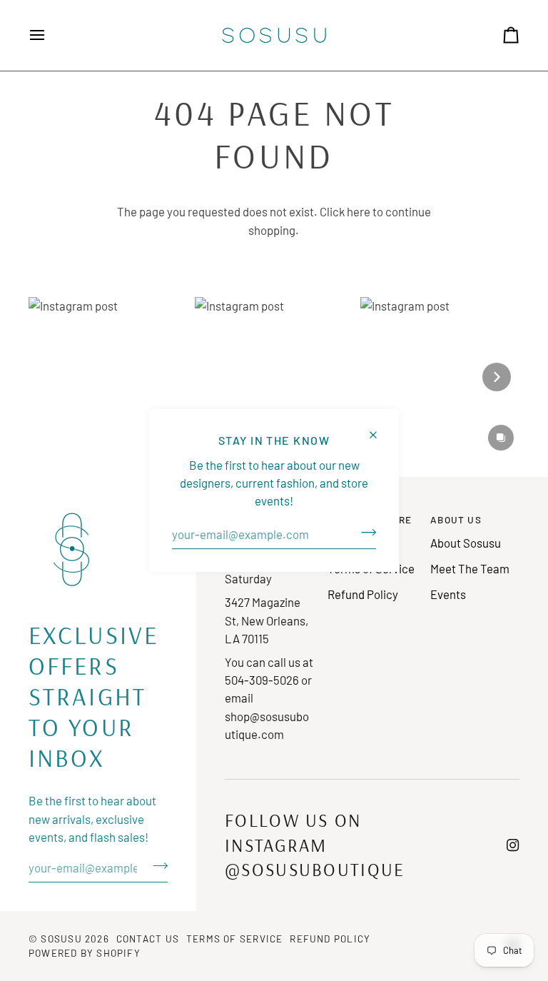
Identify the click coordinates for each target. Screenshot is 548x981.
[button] (108, 376)
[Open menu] (50, 35)
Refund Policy (363, 594)
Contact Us (147, 938)
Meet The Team (469, 568)
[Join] (364, 532)
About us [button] (456, 519)
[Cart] (498, 35)
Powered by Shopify (85, 953)
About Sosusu (465, 542)
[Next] (496, 377)
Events (448, 594)
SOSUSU (61, 938)
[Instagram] (513, 845)
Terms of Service (234, 938)
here (358, 211)
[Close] (379, 428)
